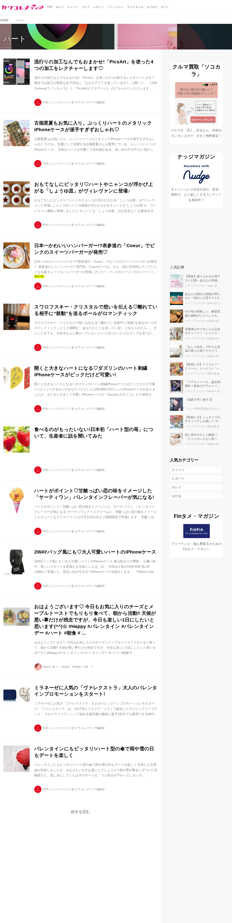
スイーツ (178, 470)
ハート (14, 38)
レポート (178, 478)
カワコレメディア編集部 (90, 102)
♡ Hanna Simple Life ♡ (75, 666)
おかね (176, 496)
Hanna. (47, 666)
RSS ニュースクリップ (57, 102)
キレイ (176, 487)
